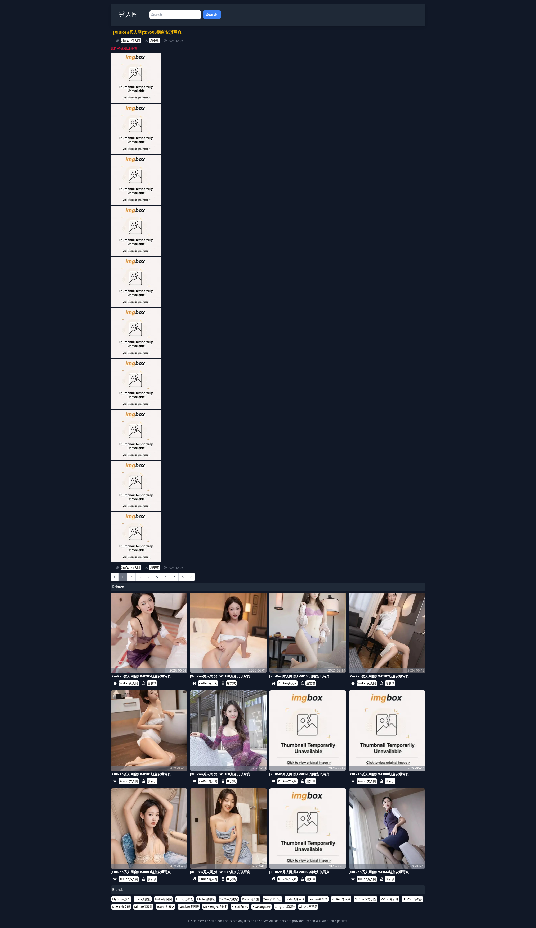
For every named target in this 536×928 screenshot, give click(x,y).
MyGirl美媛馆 (121, 899)
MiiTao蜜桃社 (206, 899)
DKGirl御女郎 (121, 907)
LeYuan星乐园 (318, 899)
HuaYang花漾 (261, 907)
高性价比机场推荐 (124, 48)
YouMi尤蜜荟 (165, 907)
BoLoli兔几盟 (250, 899)
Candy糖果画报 (188, 907)
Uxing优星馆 (184, 899)
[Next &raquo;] (191, 577)
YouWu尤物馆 (228, 899)
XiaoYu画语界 (308, 907)
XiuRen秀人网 (130, 40)
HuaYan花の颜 (412, 899)
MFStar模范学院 (365, 899)
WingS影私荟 (272, 899)
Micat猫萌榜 (240, 907)
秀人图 (128, 14)
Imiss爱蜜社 (142, 899)
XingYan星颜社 (285, 907)
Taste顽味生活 (294, 899)
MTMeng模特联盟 (215, 907)
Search (212, 14)
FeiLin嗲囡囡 (163, 899)
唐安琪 (154, 40)
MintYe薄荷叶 (143, 907)
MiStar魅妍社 (389, 899)
